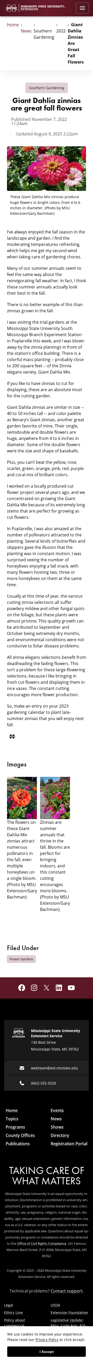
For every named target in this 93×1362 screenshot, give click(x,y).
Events (57, 1110)
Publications (18, 1143)
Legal (8, 1305)
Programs (15, 1127)
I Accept (47, 1352)
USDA (55, 1305)
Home (13, 24)
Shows (57, 1127)
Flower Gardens (21, 959)
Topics (12, 1119)
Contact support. (67, 1291)
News (26, 31)
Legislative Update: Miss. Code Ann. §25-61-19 (69, 1325)
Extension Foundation (69, 1312)
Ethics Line (13, 1312)
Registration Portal (69, 1143)
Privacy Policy (46, 1339)
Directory (60, 1135)
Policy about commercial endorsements (16, 1325)
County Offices (20, 1135)
